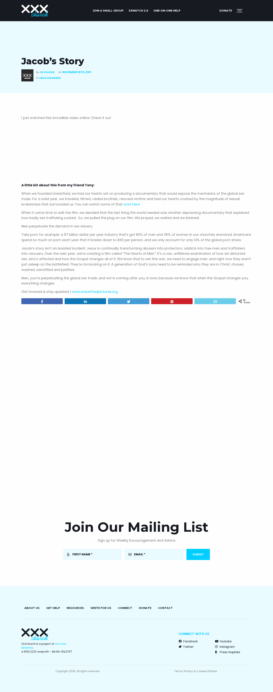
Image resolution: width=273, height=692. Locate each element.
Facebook (190, 641)
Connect (125, 608)
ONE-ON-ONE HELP (166, 10)
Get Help (53, 608)
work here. (131, 204)
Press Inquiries (229, 652)
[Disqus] (136, 354)
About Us (32, 608)
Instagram (227, 646)
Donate (226, 10)
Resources (75, 608)
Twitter (188, 646)
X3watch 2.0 (138, 10)
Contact (165, 608)
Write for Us (101, 608)
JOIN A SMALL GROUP (108, 10)
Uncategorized (50, 78)
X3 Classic (47, 72)
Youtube (225, 641)
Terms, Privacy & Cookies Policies (195, 671)
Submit (198, 554)
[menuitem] (108, 10)
